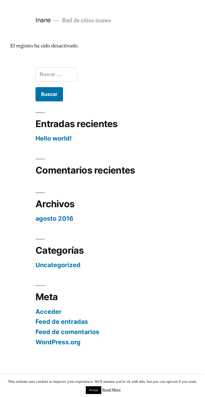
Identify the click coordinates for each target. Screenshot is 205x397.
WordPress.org (58, 342)
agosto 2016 (54, 218)
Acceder (49, 311)
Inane (43, 20)
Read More (111, 390)
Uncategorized (58, 265)
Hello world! (54, 138)
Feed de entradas (62, 321)
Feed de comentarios (67, 332)
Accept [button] (93, 390)
